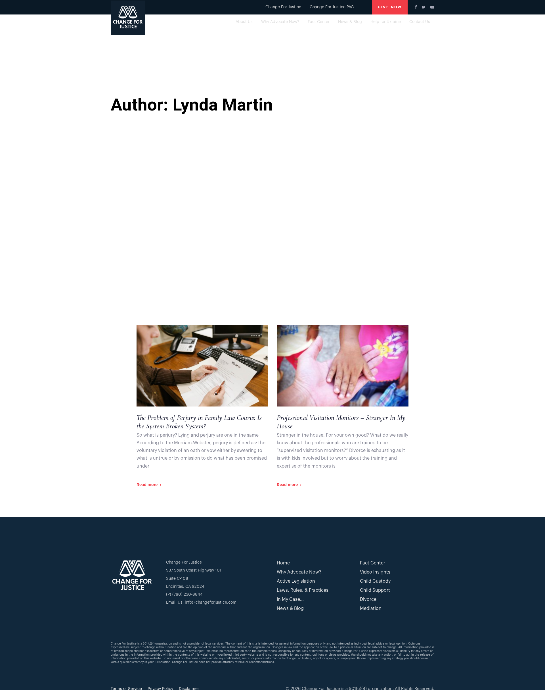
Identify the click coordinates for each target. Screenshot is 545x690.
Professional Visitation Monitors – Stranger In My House (341, 421)
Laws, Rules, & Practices (302, 590)
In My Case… (290, 599)
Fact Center (372, 563)
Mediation (371, 608)
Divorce (368, 599)
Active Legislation (296, 581)
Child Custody (375, 581)
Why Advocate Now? (299, 572)
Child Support (375, 590)
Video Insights (375, 572)
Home (283, 563)
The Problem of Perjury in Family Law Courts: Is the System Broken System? (199, 421)
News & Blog (290, 608)
